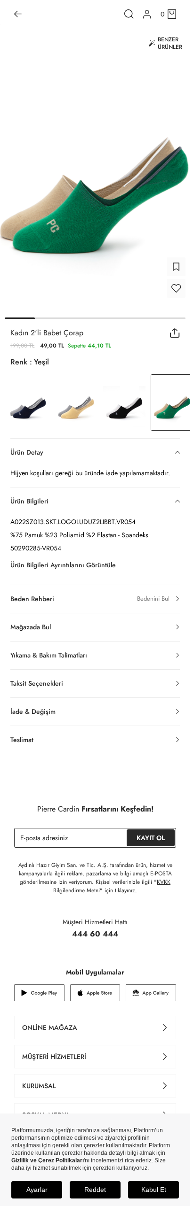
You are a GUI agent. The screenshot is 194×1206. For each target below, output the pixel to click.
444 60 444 (95, 933)
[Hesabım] (147, 14)
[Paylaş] (175, 333)
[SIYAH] (124, 402)
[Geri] (17, 14)
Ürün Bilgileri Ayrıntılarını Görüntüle (63, 565)
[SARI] (76, 402)
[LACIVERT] (28, 402)
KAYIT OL (151, 838)
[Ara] (129, 14)
